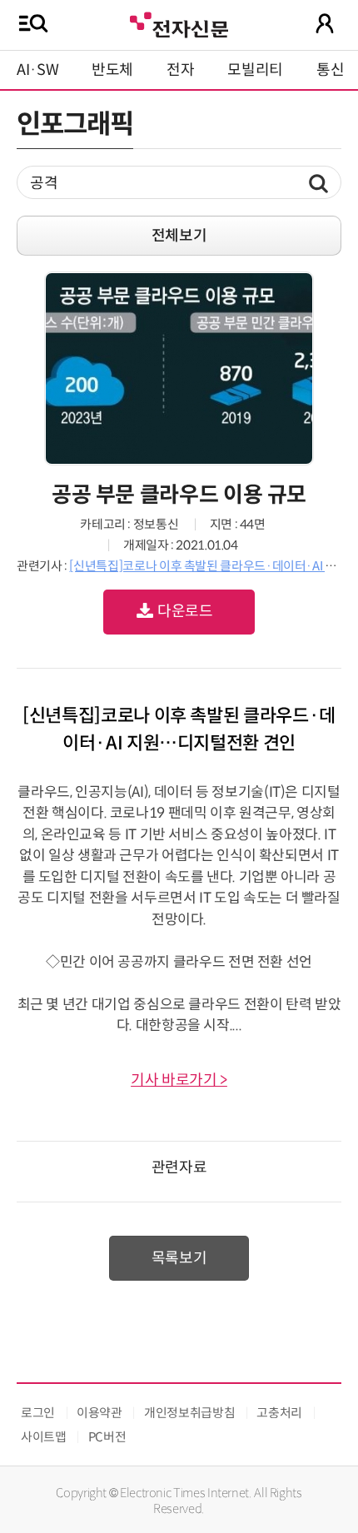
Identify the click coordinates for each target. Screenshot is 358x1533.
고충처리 (279, 1413)
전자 (180, 70)
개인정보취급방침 (189, 1413)
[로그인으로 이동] (324, 23)
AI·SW (37, 70)
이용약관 (99, 1413)
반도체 (112, 70)
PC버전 (107, 1437)
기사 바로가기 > (179, 1080)
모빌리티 (255, 70)
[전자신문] (179, 23)
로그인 (38, 1413)
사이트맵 (44, 1437)
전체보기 (179, 235)
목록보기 (179, 1258)
